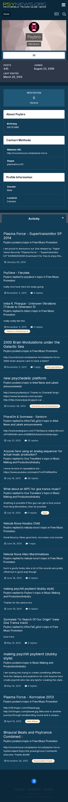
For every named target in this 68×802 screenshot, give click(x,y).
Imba (27, 310)
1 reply (36, 367)
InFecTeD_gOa (32, 420)
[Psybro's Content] (34, 55)
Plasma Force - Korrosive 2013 (28, 697)
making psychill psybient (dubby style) (28, 588)
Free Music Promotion (45, 242)
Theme (18, 789)
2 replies (33, 578)
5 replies (38, 327)
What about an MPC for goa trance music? (32, 489)
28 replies (32, 478)
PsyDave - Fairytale (16, 272)
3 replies (38, 292)
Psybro (7, 242)
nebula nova (31, 527)
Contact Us (34, 789)
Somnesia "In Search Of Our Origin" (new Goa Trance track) (31, 621)
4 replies (33, 608)
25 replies (32, 440)
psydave (29, 276)
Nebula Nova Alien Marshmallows (26, 554)
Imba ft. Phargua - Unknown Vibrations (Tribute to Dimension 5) (29, 305)
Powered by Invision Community (34, 797)
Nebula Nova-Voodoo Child (21, 523)
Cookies (49, 789)
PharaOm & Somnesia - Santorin (25, 416)
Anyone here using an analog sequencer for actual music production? (32, 452)
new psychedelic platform (24, 378)
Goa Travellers (32, 458)
